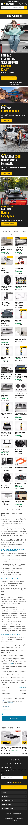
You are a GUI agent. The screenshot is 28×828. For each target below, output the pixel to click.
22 (19, 509)
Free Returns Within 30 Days (10, 579)
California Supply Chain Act (10, 818)
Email (2, 774)
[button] (14, 792)
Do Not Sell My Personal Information (14, 816)
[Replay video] (25, 100)
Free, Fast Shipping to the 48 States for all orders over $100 (13, 550)
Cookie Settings (20, 818)
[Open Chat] (20, 4)
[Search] (25, 7)
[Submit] (25, 777)
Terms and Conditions (14, 820)
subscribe (10, 663)
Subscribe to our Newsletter (10, 635)
